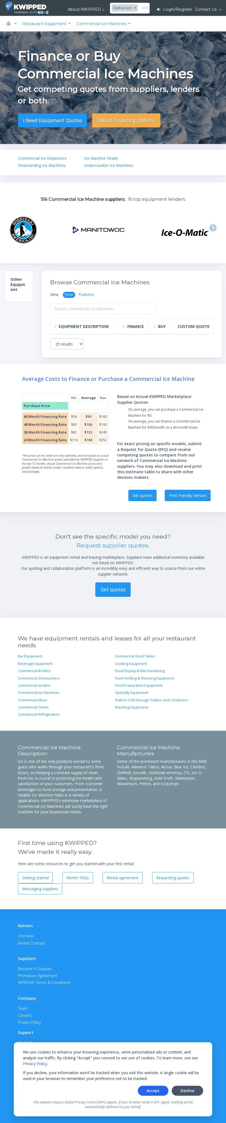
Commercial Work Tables (135, 656)
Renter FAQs (77, 877)
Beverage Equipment (35, 663)
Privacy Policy (35, 1063)
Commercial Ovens (33, 707)
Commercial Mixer (32, 700)
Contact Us (206, 9)
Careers (25, 1015)
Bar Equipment (30, 656)
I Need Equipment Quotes (52, 120)
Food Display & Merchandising (140, 671)
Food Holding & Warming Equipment (144, 678)
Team (23, 1008)
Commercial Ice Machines (39, 692)
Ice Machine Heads (101, 158)
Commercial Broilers (34, 671)
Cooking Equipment (131, 663)
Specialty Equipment (131, 692)
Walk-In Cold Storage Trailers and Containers (151, 700)
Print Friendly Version (187, 495)
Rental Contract (31, 943)
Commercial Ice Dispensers (42, 158)
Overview (26, 935)
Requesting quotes (173, 877)
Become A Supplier (35, 968)
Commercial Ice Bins (34, 685)
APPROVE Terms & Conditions (44, 982)
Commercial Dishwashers (39, 678)
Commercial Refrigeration (39, 714)
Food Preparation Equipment (138, 685)
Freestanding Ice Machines (42, 165)
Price (69, 294)
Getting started (35, 877)
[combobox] (125, 8)
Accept (153, 1090)
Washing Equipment (131, 707)
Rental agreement (123, 877)
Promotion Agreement (37, 975)
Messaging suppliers (40, 888)
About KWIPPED (84, 9)
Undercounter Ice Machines (108, 165)
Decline (187, 1090)
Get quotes (142, 495)
